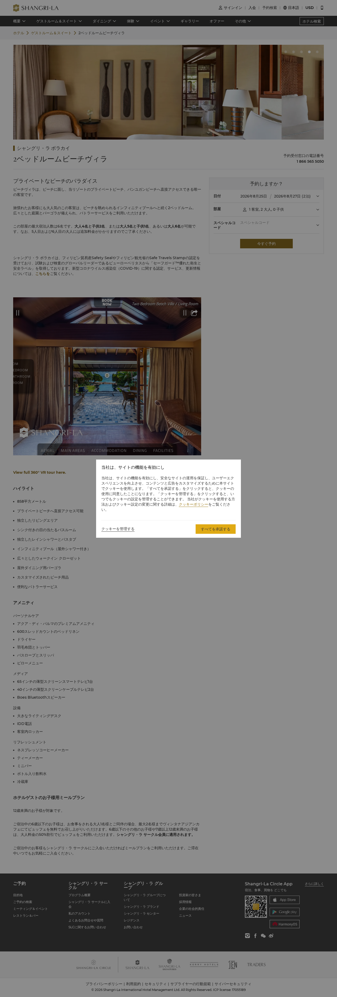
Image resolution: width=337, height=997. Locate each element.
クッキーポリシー (193, 504)
